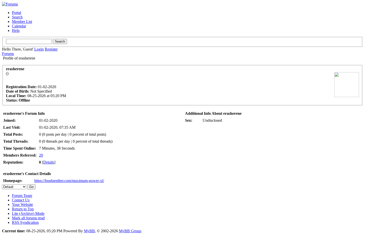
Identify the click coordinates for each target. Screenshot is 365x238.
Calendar (19, 26)
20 (41, 155)
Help (16, 30)
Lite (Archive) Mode (28, 213)
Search (17, 17)
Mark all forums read (28, 218)
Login (39, 49)
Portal (16, 12)
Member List (22, 21)
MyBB (89, 231)
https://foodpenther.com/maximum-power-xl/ (69, 180)
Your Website (22, 204)
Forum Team (22, 195)
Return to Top (23, 209)
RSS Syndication (25, 222)
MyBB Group (130, 231)
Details (48, 162)
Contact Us (21, 200)
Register (51, 49)
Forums (8, 54)
